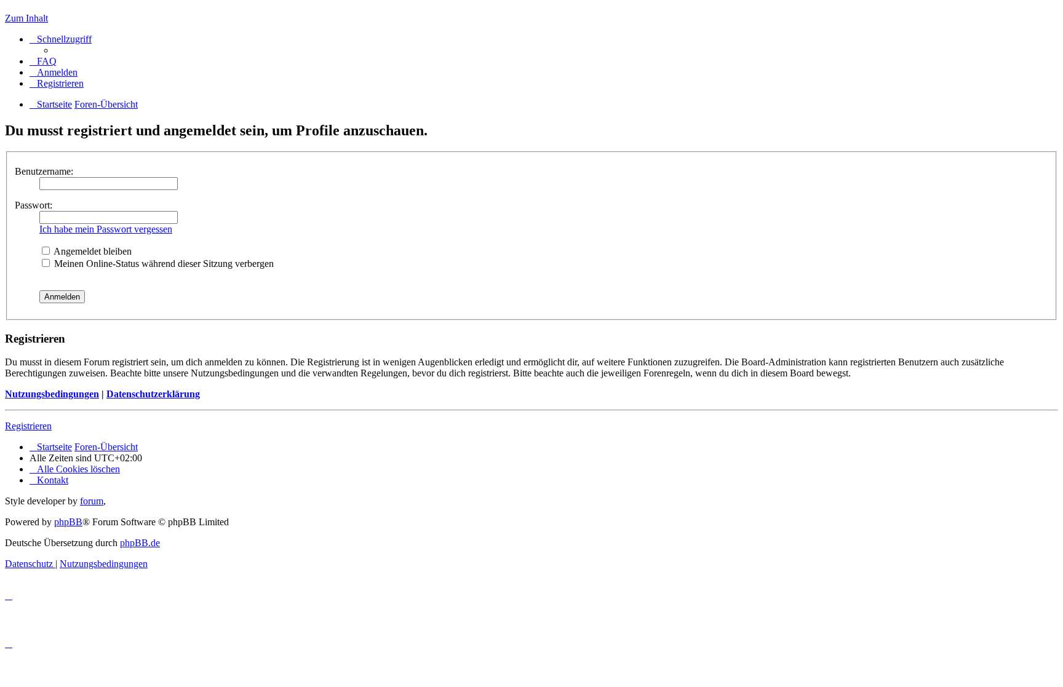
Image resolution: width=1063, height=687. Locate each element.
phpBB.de (140, 543)
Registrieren (28, 426)
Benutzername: (44, 171)
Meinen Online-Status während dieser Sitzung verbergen (163, 263)
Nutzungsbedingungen (52, 394)
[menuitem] (43, 61)
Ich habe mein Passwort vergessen (105, 229)
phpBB (68, 522)
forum (91, 501)
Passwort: (33, 205)
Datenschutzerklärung (153, 394)
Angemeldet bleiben (92, 251)
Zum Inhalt (26, 18)
